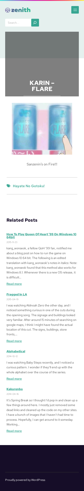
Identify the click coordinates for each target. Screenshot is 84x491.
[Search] (35, 23)
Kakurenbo (14, 389)
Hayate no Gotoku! (29, 186)
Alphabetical (15, 351)
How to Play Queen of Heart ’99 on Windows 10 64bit (41, 236)
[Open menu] (75, 10)
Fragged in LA (16, 294)
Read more (14, 284)
